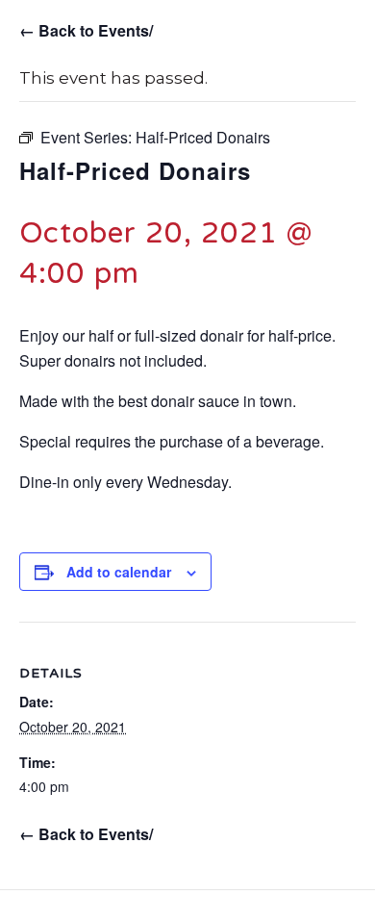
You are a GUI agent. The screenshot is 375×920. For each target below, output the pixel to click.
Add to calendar (118, 572)
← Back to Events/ (86, 30)
